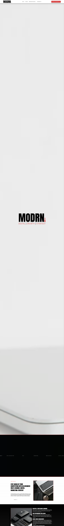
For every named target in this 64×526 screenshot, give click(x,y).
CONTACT (26, 1)
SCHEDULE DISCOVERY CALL (56, 1)
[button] (32, 1)
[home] (9, 1)
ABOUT (23, 1)
